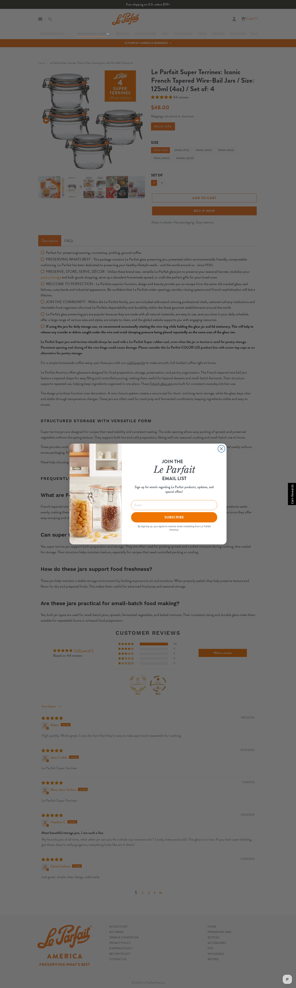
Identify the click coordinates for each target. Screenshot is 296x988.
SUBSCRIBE (174, 517)
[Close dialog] (221, 448)
